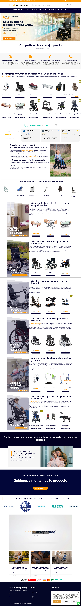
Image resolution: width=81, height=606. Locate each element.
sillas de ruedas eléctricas (27, 150)
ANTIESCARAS (64, 9)
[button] (78, 592)
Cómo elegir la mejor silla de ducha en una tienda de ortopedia (61, 568)
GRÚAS (44, 9)
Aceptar (56, 601)
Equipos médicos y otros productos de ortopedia (33, 196)
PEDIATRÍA (40, 12)
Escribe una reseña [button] (10, 138)
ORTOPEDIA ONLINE (17, 9)
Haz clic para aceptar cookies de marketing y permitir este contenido (40, 532)
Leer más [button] (24, 139)
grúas (32, 363)
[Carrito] (70, 5)
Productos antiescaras (20, 195)
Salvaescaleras (73, 196)
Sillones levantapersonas (60, 195)
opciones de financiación (33, 156)
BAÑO (49, 9)
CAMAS (39, 9)
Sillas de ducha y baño (6, 195)
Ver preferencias (75, 601)
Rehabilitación (46, 195)
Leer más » (13, 572)
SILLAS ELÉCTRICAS (25, 9)
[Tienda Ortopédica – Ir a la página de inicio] (19, 5)
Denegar (66, 601)
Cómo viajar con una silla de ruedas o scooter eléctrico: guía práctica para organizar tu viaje (19, 568)
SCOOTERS (33, 9)
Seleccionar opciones (6, 117)
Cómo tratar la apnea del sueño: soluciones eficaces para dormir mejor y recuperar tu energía (40, 568)
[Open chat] (78, 603)
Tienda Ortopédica (6, 76)
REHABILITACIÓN (55, 9)
